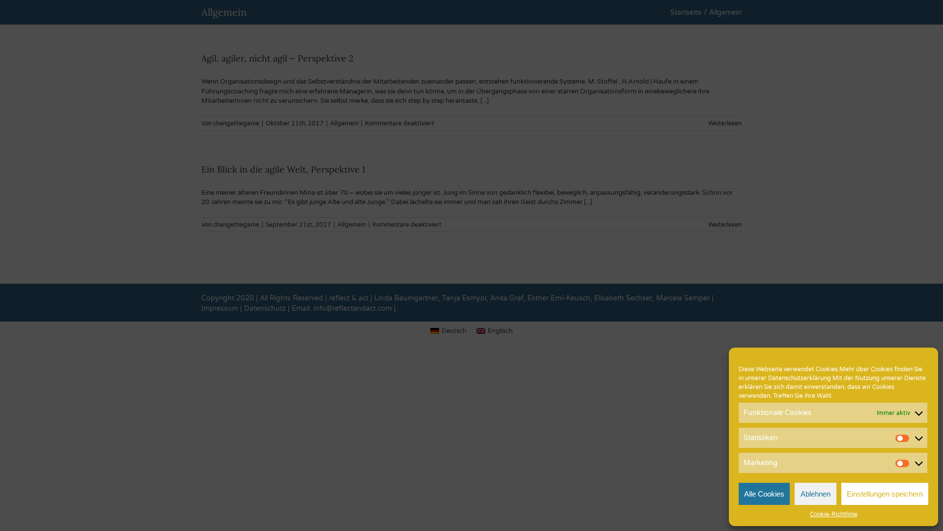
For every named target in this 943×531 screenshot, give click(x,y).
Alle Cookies (764, 494)
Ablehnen (816, 494)
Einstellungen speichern (885, 494)
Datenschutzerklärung (799, 378)
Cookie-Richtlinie (834, 514)
